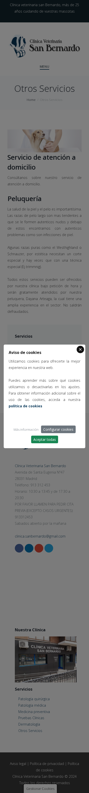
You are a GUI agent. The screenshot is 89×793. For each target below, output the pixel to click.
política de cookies (25, 406)
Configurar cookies (58, 429)
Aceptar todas (44, 439)
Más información (26, 429)
